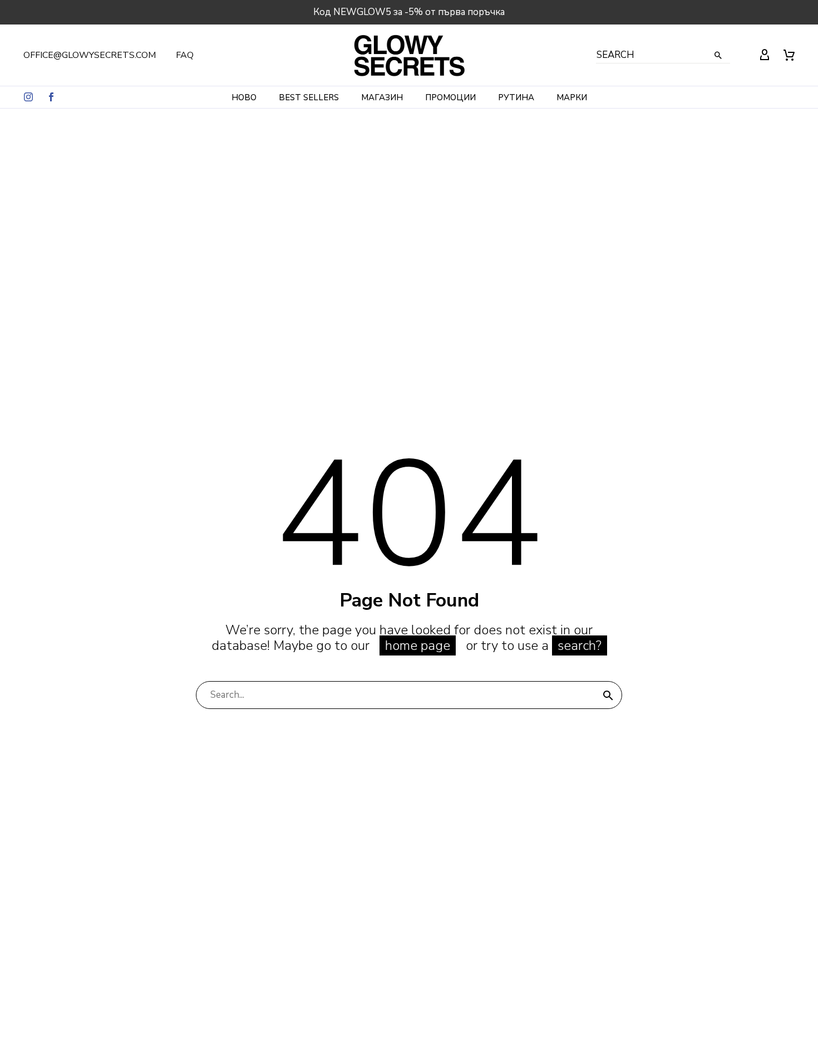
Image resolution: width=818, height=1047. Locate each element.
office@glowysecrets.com (89, 55)
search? (580, 645)
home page (417, 645)
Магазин (382, 97)
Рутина (516, 97)
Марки (571, 97)
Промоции (450, 97)
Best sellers (309, 97)
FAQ (185, 55)
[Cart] (789, 55)
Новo (244, 97)
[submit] (608, 695)
